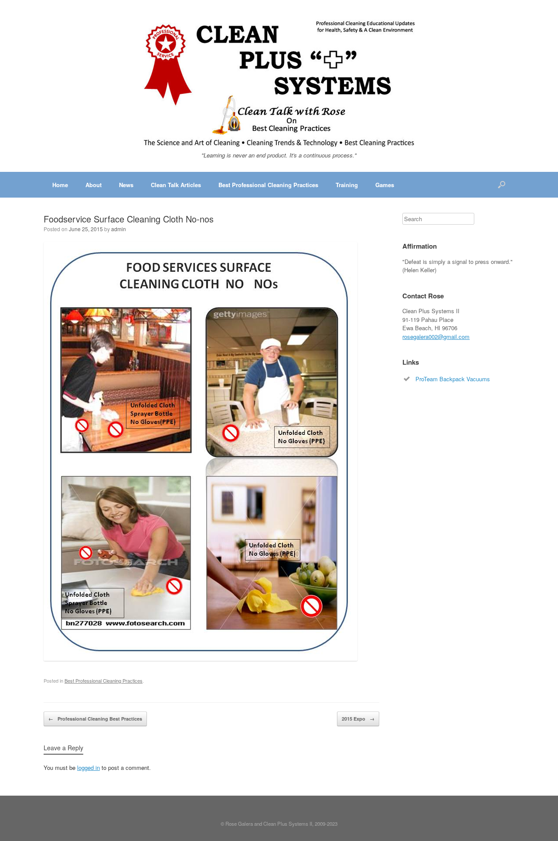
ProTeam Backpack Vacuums (452, 379)
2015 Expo (358, 718)
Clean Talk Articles (176, 185)
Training (347, 185)
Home (60, 185)
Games (384, 185)
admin (118, 228)
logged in (88, 767)
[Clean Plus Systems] (279, 83)
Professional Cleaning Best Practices (95, 718)
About (93, 185)
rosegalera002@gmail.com (436, 336)
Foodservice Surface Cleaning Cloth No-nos (129, 218)
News (126, 185)
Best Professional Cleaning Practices (268, 185)
